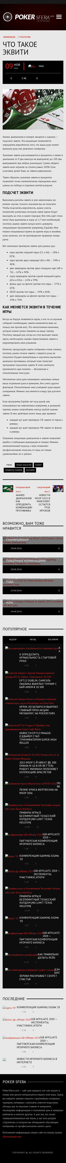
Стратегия (24, 37)
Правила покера (13, 470)
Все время (53, 639)
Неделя (12, 639)
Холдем (30, 470)
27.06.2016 (16, 590)
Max (41, 66)
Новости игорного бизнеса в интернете (37, 1060)
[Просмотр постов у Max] (32, 66)
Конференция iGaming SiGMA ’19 (39, 857)
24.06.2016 (16, 611)
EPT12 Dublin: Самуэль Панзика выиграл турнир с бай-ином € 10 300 (38, 684)
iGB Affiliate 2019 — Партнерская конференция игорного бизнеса (39, 839)
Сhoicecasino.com (12, 1136)
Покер (38, 465)
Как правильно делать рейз (48, 955)
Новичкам (9, 37)
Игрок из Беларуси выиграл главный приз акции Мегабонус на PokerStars (38, 710)
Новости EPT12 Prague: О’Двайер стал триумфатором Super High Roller (37, 737)
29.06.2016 (16, 548)
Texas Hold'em (23, 465)
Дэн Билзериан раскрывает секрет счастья (39, 974)
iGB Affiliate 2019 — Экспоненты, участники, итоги (39, 874)
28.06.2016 (16, 569)
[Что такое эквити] (33, 109)
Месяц (33, 639)
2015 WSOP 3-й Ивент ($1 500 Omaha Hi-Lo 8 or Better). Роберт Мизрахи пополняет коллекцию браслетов (38, 767)
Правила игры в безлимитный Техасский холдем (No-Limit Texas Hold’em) (37, 817)
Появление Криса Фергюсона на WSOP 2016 (39, 787)
